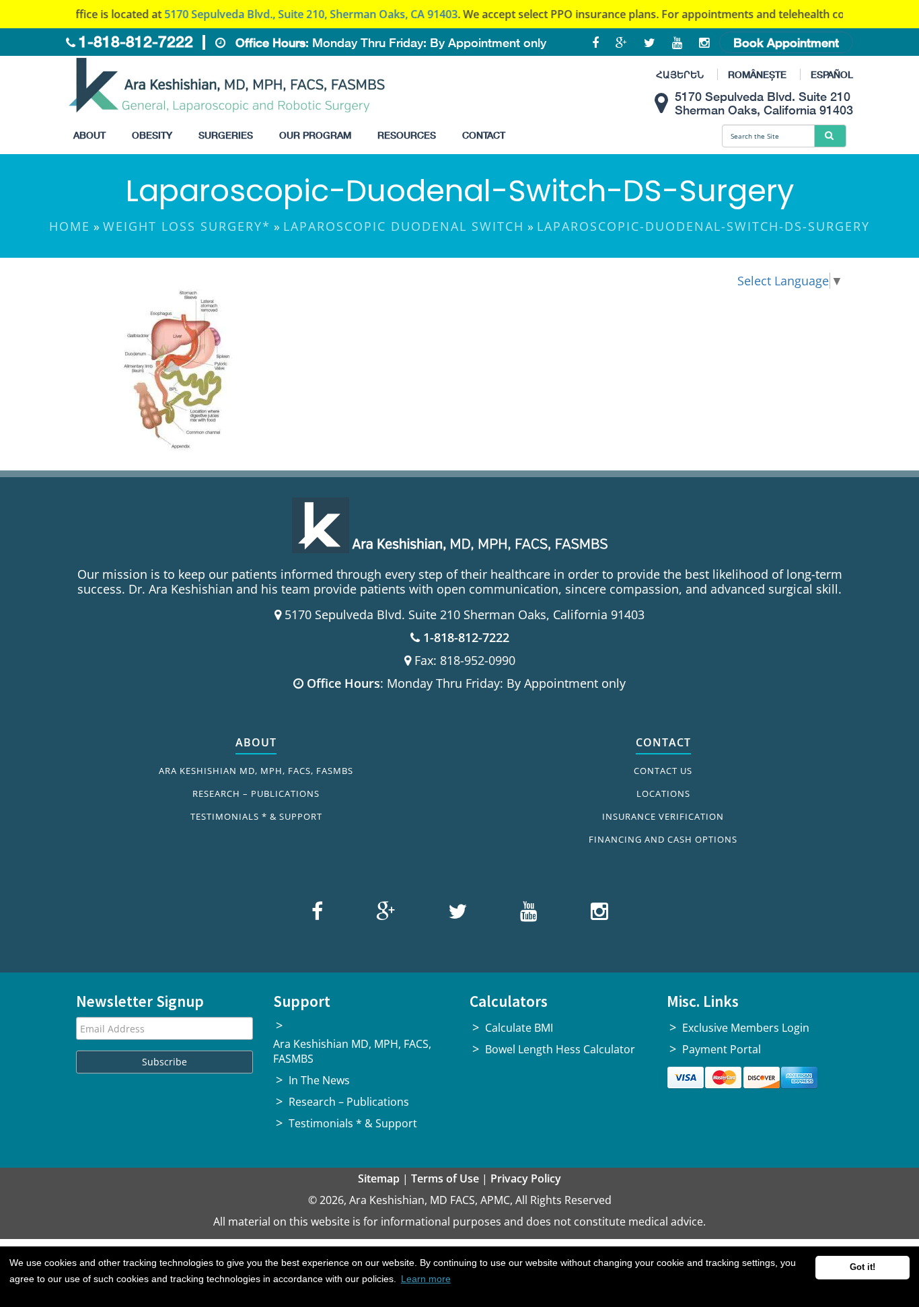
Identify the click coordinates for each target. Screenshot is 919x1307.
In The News (319, 1080)
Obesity (152, 135)
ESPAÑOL (832, 74)
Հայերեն (680, 74)
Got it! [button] (862, 1267)
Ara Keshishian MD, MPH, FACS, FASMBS (256, 771)
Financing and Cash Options (663, 839)
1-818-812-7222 (136, 41)
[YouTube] (527, 914)
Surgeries (225, 135)
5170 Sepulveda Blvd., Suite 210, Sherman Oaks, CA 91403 (286, 14)
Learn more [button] (426, 1278)
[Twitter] (455, 914)
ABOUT (256, 742)
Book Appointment (786, 42)
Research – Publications (256, 793)
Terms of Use (445, 1178)
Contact (483, 135)
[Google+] (383, 914)
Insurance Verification (663, 816)
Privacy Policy (525, 1178)
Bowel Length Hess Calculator (560, 1049)
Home (69, 226)
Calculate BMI (519, 1027)
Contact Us (663, 771)
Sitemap (379, 1178)
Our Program (315, 135)
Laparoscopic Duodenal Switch (403, 226)
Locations (663, 793)
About (89, 135)
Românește (757, 74)
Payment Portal (721, 1049)
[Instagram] (596, 914)
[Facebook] (318, 914)
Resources (406, 135)
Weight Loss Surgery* (186, 226)
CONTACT (663, 742)
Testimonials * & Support (256, 816)
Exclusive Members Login (745, 1027)
